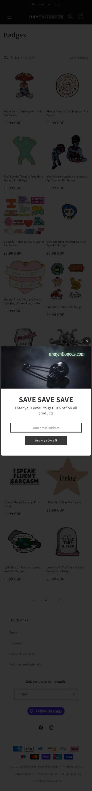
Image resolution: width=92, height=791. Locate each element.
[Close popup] (87, 341)
